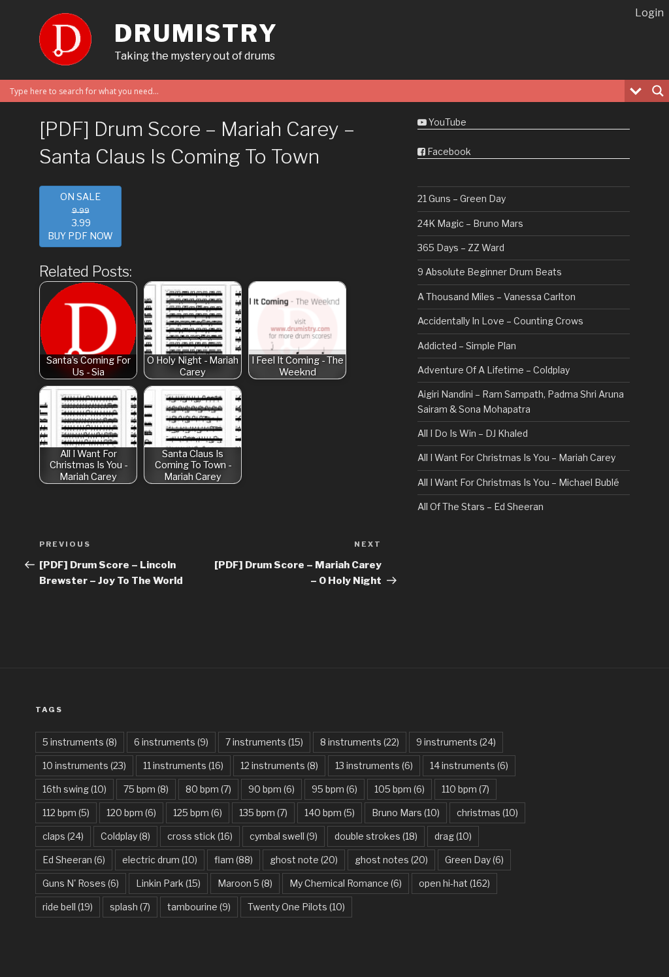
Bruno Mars (406, 812)
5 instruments (79, 741)
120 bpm (131, 812)
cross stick (200, 836)
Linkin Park (168, 883)
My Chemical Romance (345, 883)
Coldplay (125, 836)
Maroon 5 (245, 883)
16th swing (74, 789)
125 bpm (197, 812)
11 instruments (183, 765)
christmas (487, 812)
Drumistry (196, 33)
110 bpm (465, 789)
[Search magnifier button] (658, 91)
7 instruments (264, 741)
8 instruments (359, 741)
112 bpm (66, 812)
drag (453, 836)
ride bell (67, 906)
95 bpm (334, 789)
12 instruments (279, 765)
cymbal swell (284, 836)
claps (63, 836)
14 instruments (469, 765)
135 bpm (263, 812)
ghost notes (391, 859)
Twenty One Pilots (296, 906)
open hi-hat (454, 883)
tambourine (199, 906)
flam (233, 859)
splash (130, 906)
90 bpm (271, 789)
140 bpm (329, 812)
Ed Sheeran (73, 859)
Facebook (448, 151)
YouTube (446, 122)
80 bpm (208, 789)
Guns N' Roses (80, 883)
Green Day (474, 859)
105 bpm (399, 789)
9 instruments (456, 741)
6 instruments (171, 741)
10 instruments (84, 765)
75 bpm (146, 789)
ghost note (304, 859)
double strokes (375, 836)
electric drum (159, 859)
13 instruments (374, 765)
